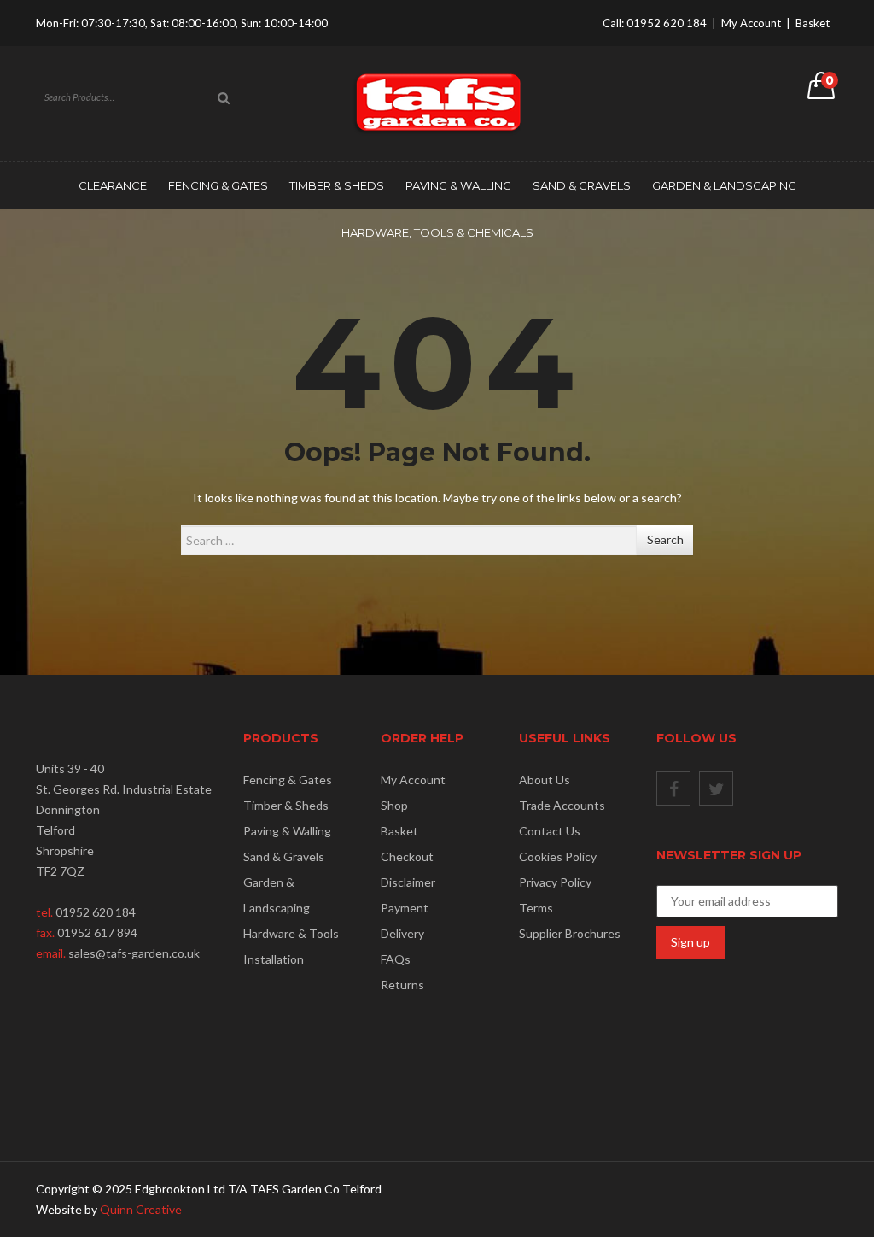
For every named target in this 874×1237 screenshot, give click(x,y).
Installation (273, 959)
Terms (536, 907)
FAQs (396, 959)
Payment (404, 907)
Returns (402, 984)
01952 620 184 (666, 23)
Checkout (407, 856)
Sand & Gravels (582, 185)
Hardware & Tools (291, 933)
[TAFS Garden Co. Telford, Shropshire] (437, 102)
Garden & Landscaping (724, 185)
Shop (394, 805)
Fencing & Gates (218, 185)
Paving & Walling (458, 185)
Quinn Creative (141, 1209)
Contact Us (549, 831)
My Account (751, 23)
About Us (544, 779)
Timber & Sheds (336, 185)
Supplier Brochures (570, 933)
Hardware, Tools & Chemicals (437, 232)
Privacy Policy (555, 882)
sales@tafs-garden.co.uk (134, 953)
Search (665, 539)
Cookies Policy (558, 856)
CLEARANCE (113, 185)
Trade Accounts (562, 805)
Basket (812, 23)
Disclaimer (408, 882)
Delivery (402, 933)
